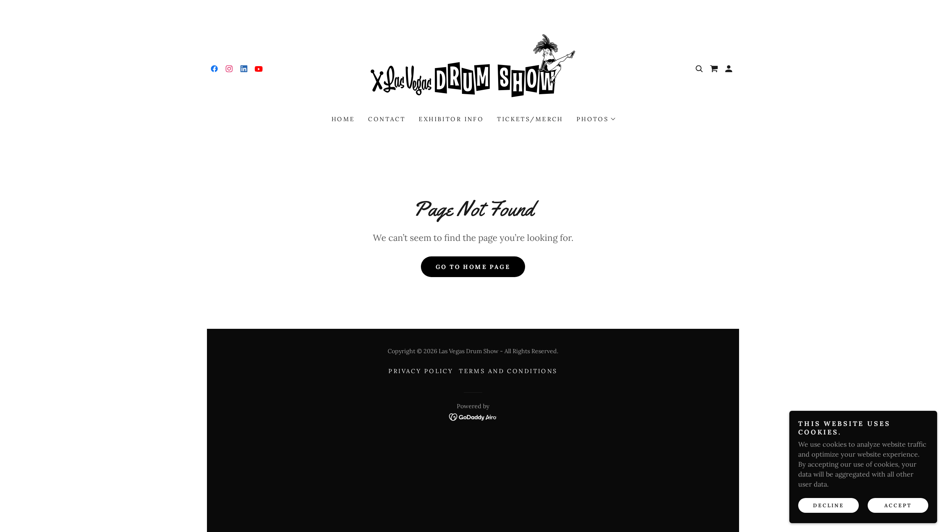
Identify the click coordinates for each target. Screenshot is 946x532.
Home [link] (343, 119)
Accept (898, 505)
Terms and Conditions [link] (508, 371)
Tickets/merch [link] (530, 119)
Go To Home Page (473, 266)
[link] (214, 68)
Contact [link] (386, 119)
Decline (828, 505)
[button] (714, 68)
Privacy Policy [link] (420, 371)
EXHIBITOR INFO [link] (451, 119)
